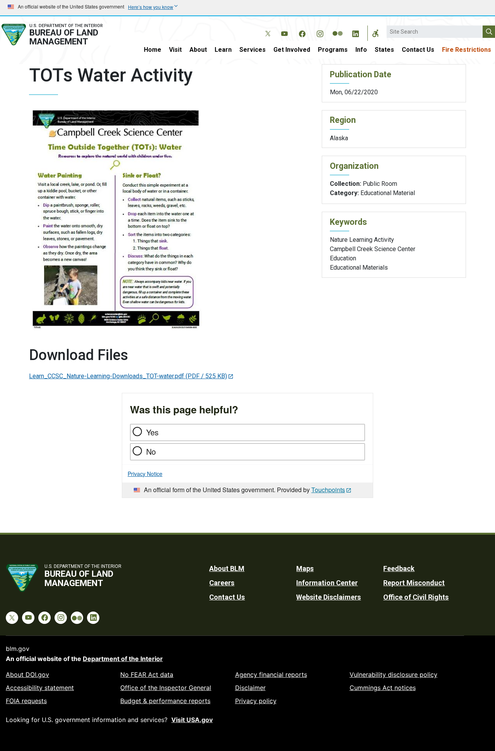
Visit (175, 49)
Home (152, 49)
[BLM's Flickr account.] (337, 28)
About (198, 49)
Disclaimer (250, 688)
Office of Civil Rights (416, 597)
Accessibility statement (40, 688)
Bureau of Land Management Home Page (59, 35)
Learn (223, 49)
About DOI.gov (27, 674)
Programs (333, 49)
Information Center (327, 583)
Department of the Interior (123, 659)
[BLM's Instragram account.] (320, 32)
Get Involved (291, 49)
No (151, 451)
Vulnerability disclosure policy (393, 674)
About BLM (226, 568)
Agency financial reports (271, 674)
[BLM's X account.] (266, 28)
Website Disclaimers (328, 597)
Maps (305, 568)
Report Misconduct (414, 583)
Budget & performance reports (165, 701)
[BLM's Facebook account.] (302, 32)
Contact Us (418, 49)
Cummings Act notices (383, 688)
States (384, 49)
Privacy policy (256, 701)
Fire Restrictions (466, 49)
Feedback (399, 568)
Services (252, 49)
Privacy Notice (145, 473)
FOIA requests (26, 701)
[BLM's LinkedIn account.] (355, 32)
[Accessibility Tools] (375, 33)
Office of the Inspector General (165, 688)
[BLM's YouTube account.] (284, 32)
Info (361, 49)
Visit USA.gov (192, 720)
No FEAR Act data (146, 674)
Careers (221, 583)
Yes (152, 432)
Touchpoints (328, 489)
